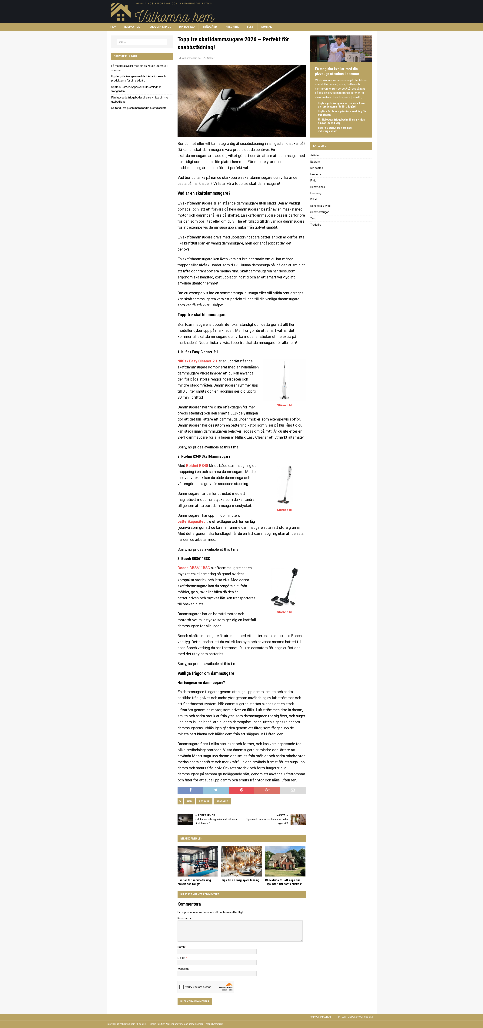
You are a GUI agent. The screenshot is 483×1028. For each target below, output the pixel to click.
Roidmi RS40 (197, 465)
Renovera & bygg (159, 26)
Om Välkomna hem (320, 1017)
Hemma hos (132, 26)
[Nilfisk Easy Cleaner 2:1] (284, 380)
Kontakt (267, 26)
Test (250, 26)
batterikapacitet (191, 521)
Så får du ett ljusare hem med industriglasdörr (138, 107)
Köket (313, 199)
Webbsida (183, 968)
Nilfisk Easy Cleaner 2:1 (198, 361)
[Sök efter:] (142, 42)
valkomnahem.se (191, 58)
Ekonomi (315, 174)
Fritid (313, 180)
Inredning (232, 26)
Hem (113, 26)
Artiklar (210, 58)
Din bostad (187, 26)
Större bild (284, 405)
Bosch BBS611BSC (194, 568)
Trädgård (209, 26)
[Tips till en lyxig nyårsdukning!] (241, 861)
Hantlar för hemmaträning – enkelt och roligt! (195, 882)
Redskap (204, 801)
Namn (181, 946)
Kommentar (185, 918)
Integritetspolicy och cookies (355, 1017)
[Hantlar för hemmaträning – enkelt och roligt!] (198, 861)
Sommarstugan (319, 212)
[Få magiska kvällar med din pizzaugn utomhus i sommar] (341, 60)
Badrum (315, 161)
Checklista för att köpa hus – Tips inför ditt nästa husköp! (284, 882)
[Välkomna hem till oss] (220, 20)
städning (222, 801)
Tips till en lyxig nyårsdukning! (240, 880)
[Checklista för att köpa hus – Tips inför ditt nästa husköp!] (285, 861)
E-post (182, 957)
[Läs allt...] (356, 97)
